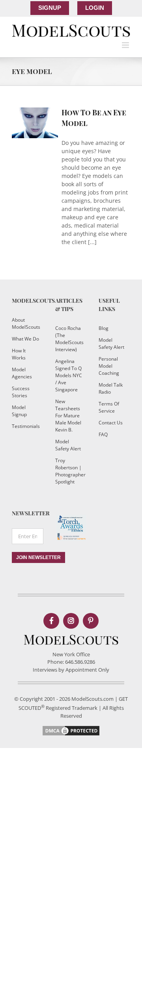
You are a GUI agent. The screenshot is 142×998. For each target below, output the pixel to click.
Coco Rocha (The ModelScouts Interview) (69, 339)
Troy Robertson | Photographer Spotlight (69, 471)
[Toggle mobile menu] (126, 45)
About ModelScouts (25, 323)
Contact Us (111, 422)
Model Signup (19, 411)
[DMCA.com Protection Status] (71, 728)
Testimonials (25, 426)
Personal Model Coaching (109, 366)
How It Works (19, 354)
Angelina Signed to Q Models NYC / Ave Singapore (68, 375)
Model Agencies (22, 373)
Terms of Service (109, 407)
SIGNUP (49, 7)
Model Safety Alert (68, 445)
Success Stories (21, 392)
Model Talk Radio (111, 388)
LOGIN (94, 7)
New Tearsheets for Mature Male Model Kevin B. (68, 415)
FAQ (103, 434)
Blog (103, 328)
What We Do (25, 338)
